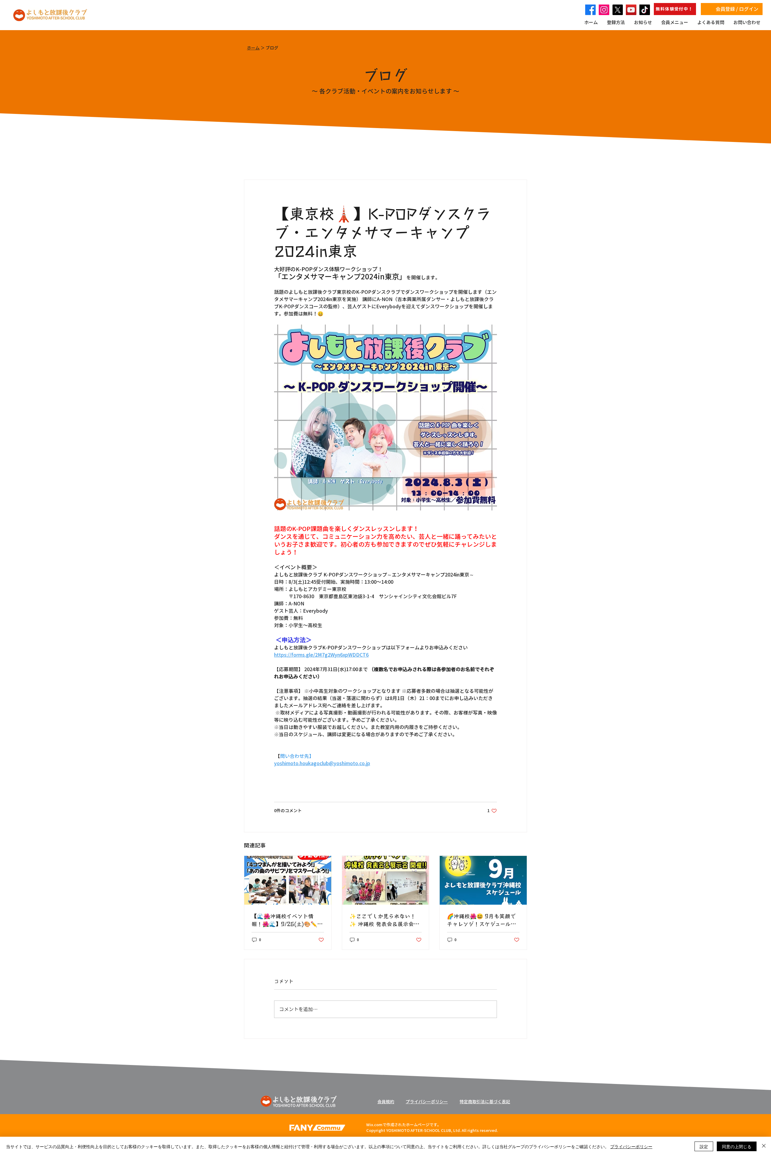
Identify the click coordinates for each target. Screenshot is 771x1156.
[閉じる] (763, 1146)
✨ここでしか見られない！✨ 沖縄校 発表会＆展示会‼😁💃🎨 (383, 920)
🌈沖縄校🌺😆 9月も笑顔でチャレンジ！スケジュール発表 (481, 920)
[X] (617, 10)
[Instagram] (604, 10)
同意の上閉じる (736, 1146)
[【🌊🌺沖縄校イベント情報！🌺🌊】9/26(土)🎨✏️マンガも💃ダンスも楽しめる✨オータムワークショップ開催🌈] (287, 880)
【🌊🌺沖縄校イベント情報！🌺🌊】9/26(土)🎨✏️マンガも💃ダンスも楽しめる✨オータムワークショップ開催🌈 (287, 920)
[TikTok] (644, 10)
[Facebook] (590, 10)
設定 (704, 1146)
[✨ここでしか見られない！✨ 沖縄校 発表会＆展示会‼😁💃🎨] (385, 880)
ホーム (253, 48)
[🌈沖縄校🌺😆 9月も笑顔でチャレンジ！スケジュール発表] (483, 880)
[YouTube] (631, 10)
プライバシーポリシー (631, 1146)
